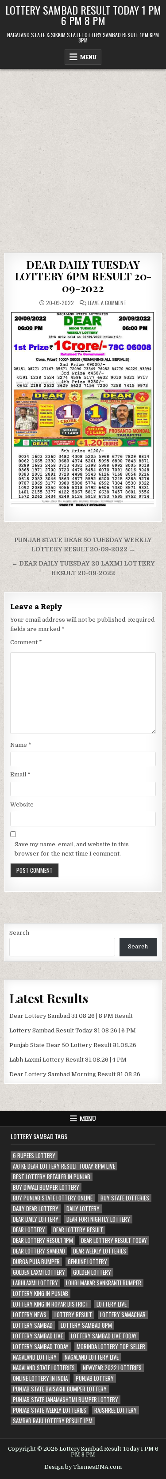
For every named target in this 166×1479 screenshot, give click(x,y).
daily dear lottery (35, 1208)
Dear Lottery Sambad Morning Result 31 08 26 (74, 1074)
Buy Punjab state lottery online (53, 1198)
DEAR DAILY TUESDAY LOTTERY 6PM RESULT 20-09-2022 (83, 276)
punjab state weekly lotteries (49, 1410)
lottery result (73, 1315)
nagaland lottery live (92, 1357)
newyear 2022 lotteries (112, 1368)
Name (20, 744)
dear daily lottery (35, 1219)
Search (19, 932)
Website (22, 804)
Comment (26, 642)
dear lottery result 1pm (43, 1240)
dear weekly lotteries (99, 1251)
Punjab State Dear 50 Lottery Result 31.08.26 (72, 1045)
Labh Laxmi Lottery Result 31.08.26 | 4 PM (68, 1059)
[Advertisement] (83, 156)
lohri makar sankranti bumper (103, 1283)
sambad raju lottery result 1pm (53, 1421)
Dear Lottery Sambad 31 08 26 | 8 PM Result (71, 1016)
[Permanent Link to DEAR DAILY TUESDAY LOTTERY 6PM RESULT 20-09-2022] (82, 408)
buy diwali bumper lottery (46, 1187)
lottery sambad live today (104, 1336)
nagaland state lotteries (44, 1368)
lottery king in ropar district (51, 1304)
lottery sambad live (38, 1336)
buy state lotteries (124, 1198)
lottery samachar (123, 1315)
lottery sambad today (41, 1346)
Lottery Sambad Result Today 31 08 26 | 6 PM (72, 1030)
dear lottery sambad (39, 1251)
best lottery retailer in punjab (51, 1177)
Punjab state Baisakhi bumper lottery (60, 1389)
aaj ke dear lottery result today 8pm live (64, 1166)
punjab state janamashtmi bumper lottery (65, 1399)
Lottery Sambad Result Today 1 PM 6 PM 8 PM (83, 15)
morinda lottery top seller (111, 1346)
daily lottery (83, 1208)
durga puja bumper (36, 1261)
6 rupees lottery (34, 1155)
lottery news (29, 1315)
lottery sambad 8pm (86, 1325)
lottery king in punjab (40, 1293)
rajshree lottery (115, 1410)
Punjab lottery (95, 1378)
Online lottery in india (40, 1378)
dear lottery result (78, 1230)
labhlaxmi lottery (35, 1283)
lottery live (112, 1304)
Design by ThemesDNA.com (83, 1467)
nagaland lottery (35, 1357)
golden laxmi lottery (39, 1272)
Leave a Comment (107, 303)
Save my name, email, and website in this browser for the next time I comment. (72, 849)
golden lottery (92, 1272)
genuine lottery (87, 1261)
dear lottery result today (114, 1240)
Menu (88, 57)
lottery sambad (33, 1325)
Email (20, 774)
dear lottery (29, 1230)
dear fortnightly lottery (98, 1219)
